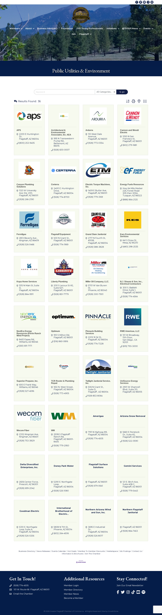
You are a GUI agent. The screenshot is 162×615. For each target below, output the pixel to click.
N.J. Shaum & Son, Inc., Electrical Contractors (131, 282)
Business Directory (27, 551)
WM (53, 430)
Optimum (55, 331)
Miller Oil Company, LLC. (97, 281)
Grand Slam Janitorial (96, 234)
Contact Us (137, 551)
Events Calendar (59, 551)
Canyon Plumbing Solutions (25, 185)
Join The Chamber (92, 554)
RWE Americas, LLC (129, 331)
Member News (71, 594)
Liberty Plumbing (59, 281)
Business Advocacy (47, 28)
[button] (15, 101)
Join (74, 34)
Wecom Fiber (23, 430)
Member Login (71, 585)
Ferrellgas (21, 234)
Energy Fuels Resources (132, 184)
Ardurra (89, 130)
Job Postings (125, 551)
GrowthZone (113, 611)
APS (19, 130)
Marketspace (112, 551)
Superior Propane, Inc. (27, 381)
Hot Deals (71, 551)
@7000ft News (130, 28)
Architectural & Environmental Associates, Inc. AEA (61, 132)
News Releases (43, 551)
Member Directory (73, 590)
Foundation (67, 28)
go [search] (123, 92)
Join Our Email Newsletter (130, 585)
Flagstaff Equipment (60, 234)
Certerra (55, 184)
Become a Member (73, 598)
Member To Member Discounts (91, 551)
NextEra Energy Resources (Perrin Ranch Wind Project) (29, 333)
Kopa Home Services (27, 281)
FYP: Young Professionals (90, 28)
